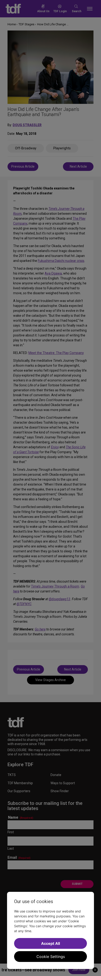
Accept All (50, 943)
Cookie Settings (50, 956)
